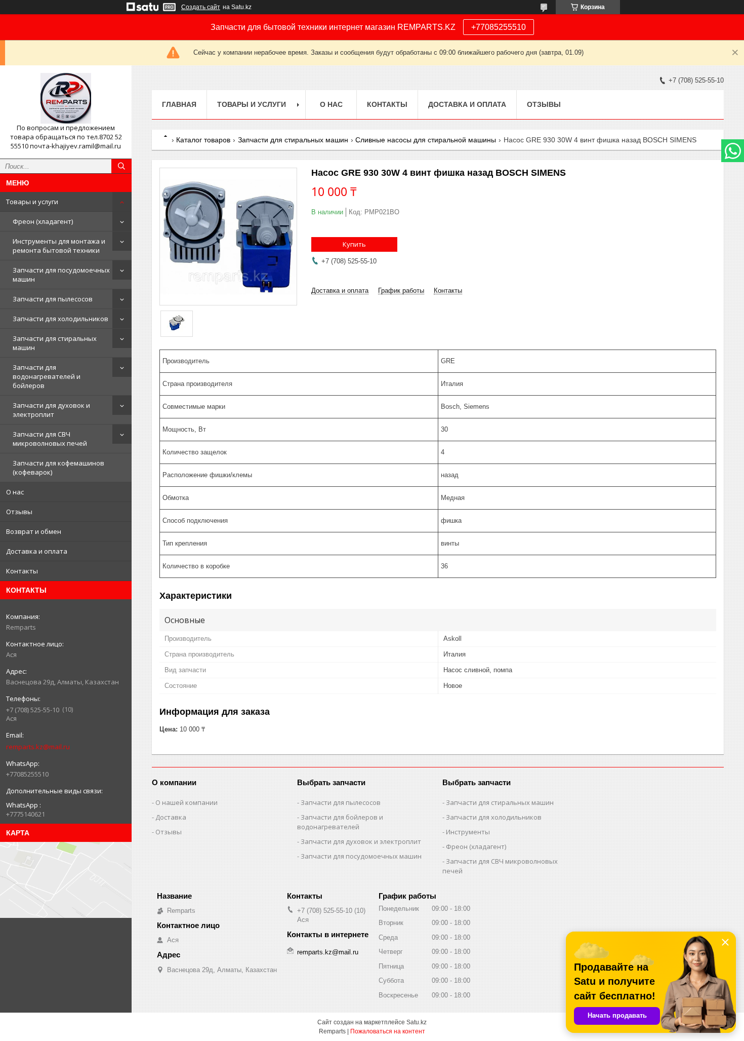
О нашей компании (186, 802)
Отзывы (19, 511)
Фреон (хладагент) (43, 221)
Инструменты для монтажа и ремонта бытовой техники (59, 246)
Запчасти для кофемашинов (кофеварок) (58, 467)
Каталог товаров (203, 140)
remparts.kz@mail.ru (38, 746)
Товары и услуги (32, 201)
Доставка (170, 817)
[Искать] (121, 166)
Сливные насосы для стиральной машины (425, 140)
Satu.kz (416, 1022)
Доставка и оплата (36, 551)
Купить (354, 244)
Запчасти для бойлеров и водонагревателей (340, 822)
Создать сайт (200, 7)
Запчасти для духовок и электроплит (51, 410)
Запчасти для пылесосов (53, 298)
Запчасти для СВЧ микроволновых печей (50, 439)
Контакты (22, 570)
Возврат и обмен (33, 531)
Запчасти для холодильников (60, 318)
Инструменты (468, 831)
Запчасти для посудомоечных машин (61, 274)
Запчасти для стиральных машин (55, 343)
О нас (15, 491)
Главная (179, 104)
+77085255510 (498, 27)
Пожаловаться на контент (387, 1031)
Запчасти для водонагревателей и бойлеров (46, 376)
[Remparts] (66, 98)
